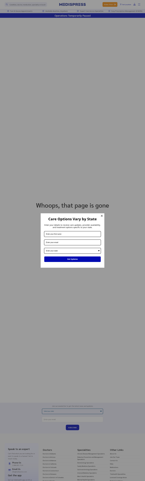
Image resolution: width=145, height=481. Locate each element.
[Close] (101, 215)
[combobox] (72, 251)
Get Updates (72, 259)
